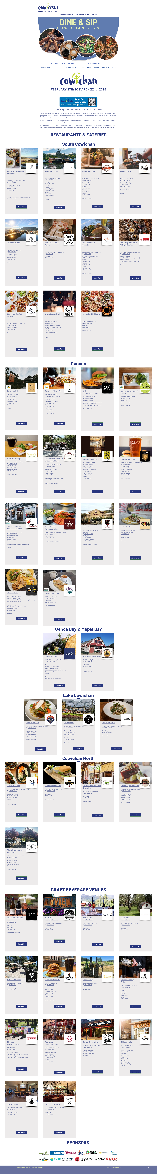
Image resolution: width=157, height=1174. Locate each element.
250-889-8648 (126, 987)
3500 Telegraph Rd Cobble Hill (15, 983)
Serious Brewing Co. (90, 1042)
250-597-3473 (13, 534)
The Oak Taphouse (128, 459)
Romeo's (86, 527)
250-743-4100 (12, 985)
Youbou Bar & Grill (108, 723)
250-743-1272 (126, 925)
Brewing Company (51, 920)
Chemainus (87, 788)
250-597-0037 (50, 1049)
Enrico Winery (88, 980)
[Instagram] (148, 1167)
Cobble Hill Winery (14, 980)
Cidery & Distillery (13, 1044)
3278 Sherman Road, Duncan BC (17, 462)
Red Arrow (49, 1042)
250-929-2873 (49, 254)
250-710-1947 (12, 1109)
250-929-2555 (87, 254)
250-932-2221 (32, 728)
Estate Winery (88, 920)
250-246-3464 (13, 857)
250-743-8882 (12, 325)
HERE (112, 127)
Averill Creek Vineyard (15, 918)
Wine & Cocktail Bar (14, 529)
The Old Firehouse (14, 526)
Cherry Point (125, 918)
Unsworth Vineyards (52, 1104)
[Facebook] (146, 1167)
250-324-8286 (88, 793)
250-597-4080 (88, 398)
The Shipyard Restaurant (92, 656)
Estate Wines (125, 920)
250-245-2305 (51, 791)
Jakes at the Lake (32, 723)
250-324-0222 (126, 791)
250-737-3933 (51, 598)
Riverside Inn (69, 723)
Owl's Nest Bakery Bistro (92, 786)
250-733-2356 (88, 985)
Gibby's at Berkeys (14, 459)
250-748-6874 (126, 1047)
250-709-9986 (12, 922)
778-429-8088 (107, 728)
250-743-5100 (12, 183)
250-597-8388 (51, 466)
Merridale (10, 1042)
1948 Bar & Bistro (13, 786)
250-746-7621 (51, 661)
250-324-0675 (88, 1047)
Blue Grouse (87, 918)
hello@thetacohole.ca (13, 598)
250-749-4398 (69, 727)
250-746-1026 (88, 661)
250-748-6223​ (126, 398)
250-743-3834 (88, 925)
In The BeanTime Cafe (53, 786)
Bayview (48, 918)
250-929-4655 (88, 323)
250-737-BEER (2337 (53, 396)
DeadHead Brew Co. (52, 980)
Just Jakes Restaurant (91, 459)
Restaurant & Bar (51, 529)
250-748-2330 (12, 252)
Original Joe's (50, 527)
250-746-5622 (88, 464)
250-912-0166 (50, 925)
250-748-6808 (13, 396)
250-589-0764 (13, 791)
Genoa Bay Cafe (51, 656)
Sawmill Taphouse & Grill (130, 786)
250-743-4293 (126, 254)
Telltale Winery (12, 1104)
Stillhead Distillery (127, 1042)
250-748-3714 (49, 323)
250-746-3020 (13, 464)
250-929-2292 (50, 1109)
